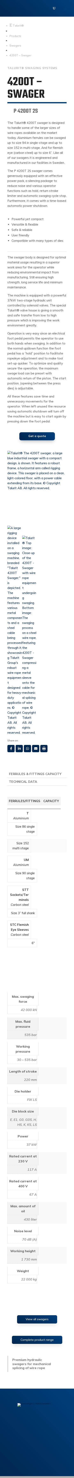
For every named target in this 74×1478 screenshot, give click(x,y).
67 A (33, 1194)
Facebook (11, 748)
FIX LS (32, 1100)
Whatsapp (27, 748)
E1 (15, 1119)
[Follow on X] (45, 1421)
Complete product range (37, 1340)
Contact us (37, 1436)
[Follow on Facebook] (19, 1421)
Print (43, 748)
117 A (32, 1169)
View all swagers (37, 1319)
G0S (28, 1119)
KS (29, 1124)
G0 (21, 1119)
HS (19, 1124)
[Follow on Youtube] (54, 1421)
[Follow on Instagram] (37, 1421)
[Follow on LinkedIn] (28, 1421)
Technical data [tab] (23, 782)
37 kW (32, 1144)
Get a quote (37, 436)
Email (35, 748)
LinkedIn (19, 748)
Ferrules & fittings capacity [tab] (35, 774)
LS (35, 1124)
